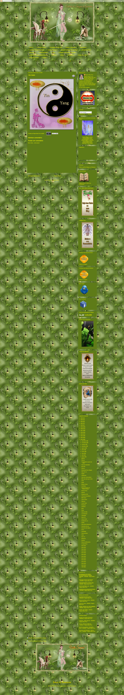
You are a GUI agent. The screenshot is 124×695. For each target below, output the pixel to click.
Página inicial (57, 175)
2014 (82, 435)
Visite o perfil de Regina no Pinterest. (87, 167)
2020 (82, 425)
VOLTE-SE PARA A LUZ (84, 586)
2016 (82, 432)
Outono (83, 468)
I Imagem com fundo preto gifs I (67, 52)
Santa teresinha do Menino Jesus (86, 488)
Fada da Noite (85, 533)
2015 (82, 434)
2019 (82, 426)
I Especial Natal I (43, 52)
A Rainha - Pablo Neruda (84, 620)
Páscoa (83, 458)
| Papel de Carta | (82, 55)
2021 (82, 423)
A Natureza (84, 475)
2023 (82, 419)
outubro (84, 444)
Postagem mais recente (34, 175)
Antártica (84, 506)
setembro (84, 446)
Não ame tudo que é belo (87, 478)
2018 (82, 428)
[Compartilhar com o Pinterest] (57, 133)
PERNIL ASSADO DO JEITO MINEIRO (87, 606)
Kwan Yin (84, 517)
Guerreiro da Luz (85, 526)
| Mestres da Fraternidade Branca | (38, 55)
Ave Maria (84, 486)
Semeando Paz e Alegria (87, 470)
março (83, 456)
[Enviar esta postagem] (48, 133)
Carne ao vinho (82, 603)
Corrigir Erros (84, 543)
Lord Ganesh (84, 513)
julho (83, 449)
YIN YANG (84, 566)
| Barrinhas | (83, 47)
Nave (83, 508)
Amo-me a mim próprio (86, 477)
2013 (82, 437)
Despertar (84, 504)
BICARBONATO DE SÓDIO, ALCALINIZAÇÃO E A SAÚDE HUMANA (85, 575)
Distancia (84, 538)
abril (83, 455)
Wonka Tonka (85, 484)
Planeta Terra (84, 490)
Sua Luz (83, 536)
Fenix (83, 529)
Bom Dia (83, 466)
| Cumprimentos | (86, 50)
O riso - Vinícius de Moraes (85, 623)
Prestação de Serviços (56, 47)
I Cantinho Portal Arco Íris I (36, 50)
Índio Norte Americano (86, 524)
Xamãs (83, 522)
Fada (83, 534)
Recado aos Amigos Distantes (85, 617)
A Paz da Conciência (86, 496)
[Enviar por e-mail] (52, 133)
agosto (83, 447)
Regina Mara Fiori (37, 133)
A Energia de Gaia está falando (86, 579)
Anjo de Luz (84, 471)
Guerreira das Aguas (86, 527)
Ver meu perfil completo (84, 87)
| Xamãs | (54, 55)
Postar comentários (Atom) (53, 180)
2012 (82, 439)
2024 (82, 418)
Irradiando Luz (85, 520)
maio (83, 453)
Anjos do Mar (84, 511)
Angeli (83, 473)
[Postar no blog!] (53, 133)
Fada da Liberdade (86, 464)
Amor (83, 480)
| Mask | (62, 55)
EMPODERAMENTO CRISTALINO (86, 582)
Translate (90, 113)
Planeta (83, 492)
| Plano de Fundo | (34, 57)
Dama (83, 510)
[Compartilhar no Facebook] (56, 133)
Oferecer (83, 501)
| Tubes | (45, 57)
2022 (82, 421)
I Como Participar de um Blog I (69, 50)
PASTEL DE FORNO (83, 609)
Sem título (84, 545)
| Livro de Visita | (41, 47)
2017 (82, 430)
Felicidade (84, 531)
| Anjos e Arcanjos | (71, 47)
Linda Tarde (84, 503)
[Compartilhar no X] (55, 133)
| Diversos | (32, 52)
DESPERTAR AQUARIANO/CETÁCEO (87, 589)
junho (83, 451)
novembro (84, 442)
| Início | (31, 47)
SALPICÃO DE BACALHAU (85, 596)
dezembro (84, 440)
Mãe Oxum (84, 497)
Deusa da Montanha (86, 542)
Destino (83, 540)
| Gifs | (53, 52)
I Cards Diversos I (52, 50)
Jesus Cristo (84, 499)
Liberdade (84, 515)
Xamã (83, 482)
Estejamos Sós (85, 494)
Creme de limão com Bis (84, 600)
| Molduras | (71, 55)
